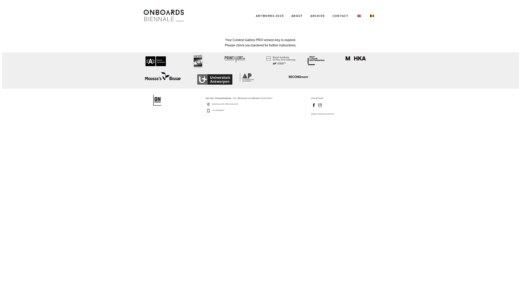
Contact (341, 16)
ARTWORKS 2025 (270, 16)
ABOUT (297, 16)
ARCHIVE (317, 16)
